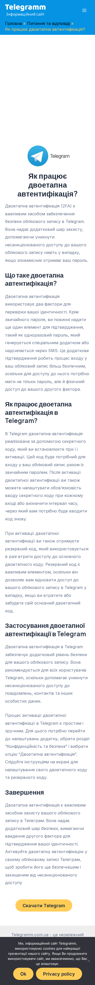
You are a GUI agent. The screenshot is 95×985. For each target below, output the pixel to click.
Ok (23, 974)
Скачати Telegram (44, 905)
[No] (88, 960)
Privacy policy (59, 974)
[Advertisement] (47, 85)
